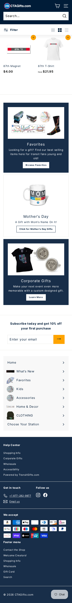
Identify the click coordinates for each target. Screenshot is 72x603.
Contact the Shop (14, 549)
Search (7, 577)
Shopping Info (11, 452)
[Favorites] (36, 123)
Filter (13, 29)
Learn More (36, 297)
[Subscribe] (59, 339)
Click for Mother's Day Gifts (35, 229)
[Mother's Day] (36, 195)
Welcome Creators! (15, 555)
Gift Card (9, 571)
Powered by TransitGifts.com (21, 474)
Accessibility (11, 469)
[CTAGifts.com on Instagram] (38, 495)
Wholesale (9, 463)
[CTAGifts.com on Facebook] (45, 495)
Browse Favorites (36, 165)
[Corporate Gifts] (36, 259)
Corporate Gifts (12, 458)
